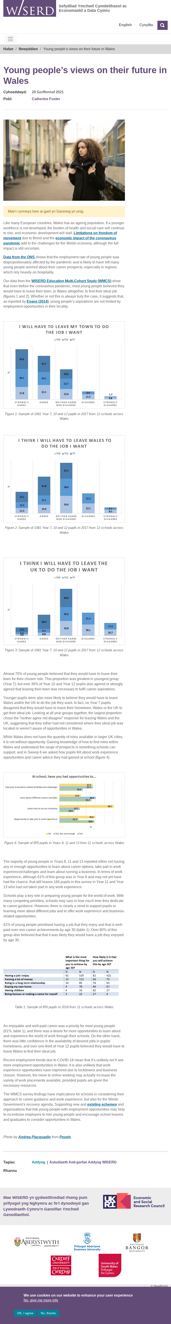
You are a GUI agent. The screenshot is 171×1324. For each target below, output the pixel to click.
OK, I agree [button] (25, 1313)
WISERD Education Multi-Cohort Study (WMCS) (71, 281)
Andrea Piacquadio (34, 1137)
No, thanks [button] (48, 1313)
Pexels (65, 1137)
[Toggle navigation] (10, 39)
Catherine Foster (46, 99)
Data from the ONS (19, 257)
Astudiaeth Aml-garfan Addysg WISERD (83, 1162)
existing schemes (102, 1104)
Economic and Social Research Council (135, 1201)
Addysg (38, 1162)
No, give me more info (41, 1300)
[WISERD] (29, 8)
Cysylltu (146, 25)
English (125, 25)
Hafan (8, 49)
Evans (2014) (38, 301)
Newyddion (28, 49)
